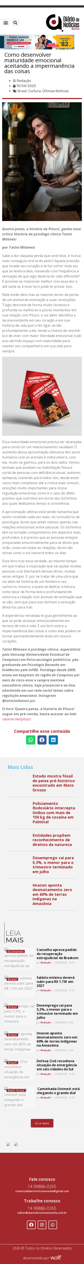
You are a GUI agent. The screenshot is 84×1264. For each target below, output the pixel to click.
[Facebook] (31, 1225)
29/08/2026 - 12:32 (64, 1097)
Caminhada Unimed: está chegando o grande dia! (58, 1090)
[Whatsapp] (52, 1225)
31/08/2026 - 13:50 (64, 1074)
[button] (5, 22)
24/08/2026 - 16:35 (64, 962)
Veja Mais (42, 1123)
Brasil (22, 91)
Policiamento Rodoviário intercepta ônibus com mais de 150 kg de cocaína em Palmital (54, 812)
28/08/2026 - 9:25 (63, 1050)
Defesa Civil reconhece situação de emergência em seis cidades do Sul (57, 1065)
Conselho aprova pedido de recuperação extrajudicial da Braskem (57, 953)
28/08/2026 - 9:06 (63, 1022)
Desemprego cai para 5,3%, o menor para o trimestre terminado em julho (53, 864)
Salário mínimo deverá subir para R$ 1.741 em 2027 (55, 981)
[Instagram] (42, 1225)
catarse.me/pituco (16, 719)
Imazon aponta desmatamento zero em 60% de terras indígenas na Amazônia (52, 894)
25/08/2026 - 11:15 (64, 990)
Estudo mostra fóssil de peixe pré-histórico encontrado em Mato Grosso (54, 782)
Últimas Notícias (55, 91)
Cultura (34, 91)
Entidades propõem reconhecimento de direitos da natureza (52, 840)
